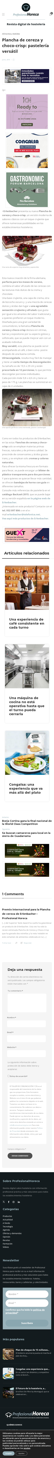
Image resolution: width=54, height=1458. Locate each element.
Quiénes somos (14, 1425)
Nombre (11, 1017)
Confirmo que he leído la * (25, 1311)
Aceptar (8, 1453)
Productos (7, 1216)
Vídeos (6, 1247)
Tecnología (8, 1226)
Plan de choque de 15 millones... (32, 1350)
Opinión (6, 1236)
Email (10, 1032)
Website (11, 1047)
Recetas (6, 1240)
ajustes (27, 1448)
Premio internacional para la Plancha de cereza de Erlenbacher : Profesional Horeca (26, 914)
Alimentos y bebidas (11, 34)
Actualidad (8, 1219)
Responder (28, 943)
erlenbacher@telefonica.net (23, 514)
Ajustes (21, 1453)
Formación (7, 1243)
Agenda (6, 1230)
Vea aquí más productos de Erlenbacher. (25, 518)
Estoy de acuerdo (18, 1076)
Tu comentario (15, 991)
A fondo (6, 1223)
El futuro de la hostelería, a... (31, 1388)
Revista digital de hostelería (26, 24)
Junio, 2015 (6, 60)
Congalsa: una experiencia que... (32, 1369)
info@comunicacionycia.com (21, 1125)
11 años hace (6, 943)
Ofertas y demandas (12, 1233)
